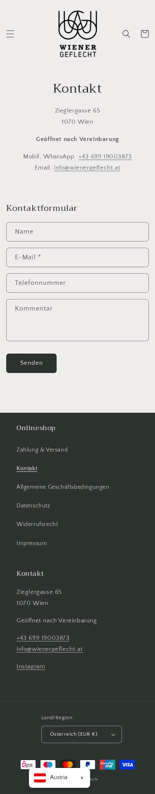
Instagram (31, 666)
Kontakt (27, 468)
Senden (31, 362)
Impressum (32, 543)
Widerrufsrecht (37, 524)
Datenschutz (33, 505)
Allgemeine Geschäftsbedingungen (63, 487)
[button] (10, 34)
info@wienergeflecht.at (87, 167)
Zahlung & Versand (42, 450)
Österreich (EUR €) (73, 734)
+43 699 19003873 (105, 156)
